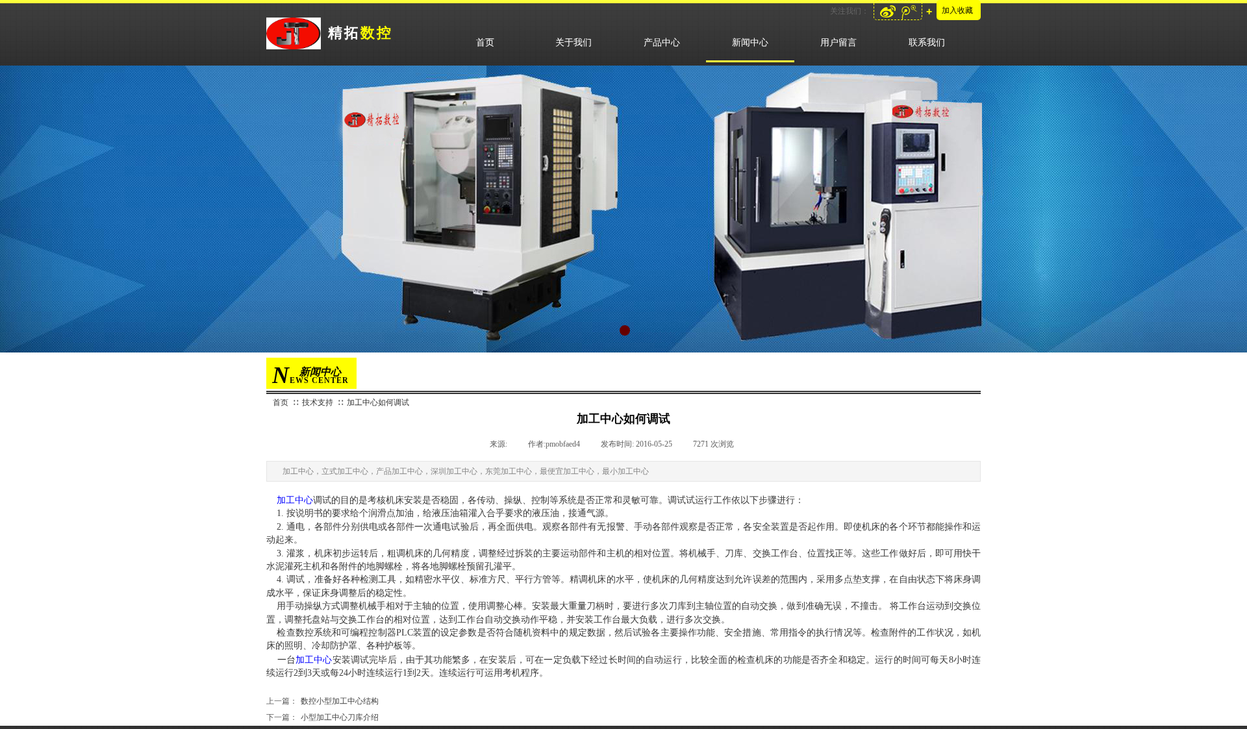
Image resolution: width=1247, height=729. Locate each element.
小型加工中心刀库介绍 (322, 717)
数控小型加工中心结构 (322, 701)
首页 (280, 402)
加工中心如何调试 (378, 402)
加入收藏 (957, 10)
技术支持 (317, 402)
